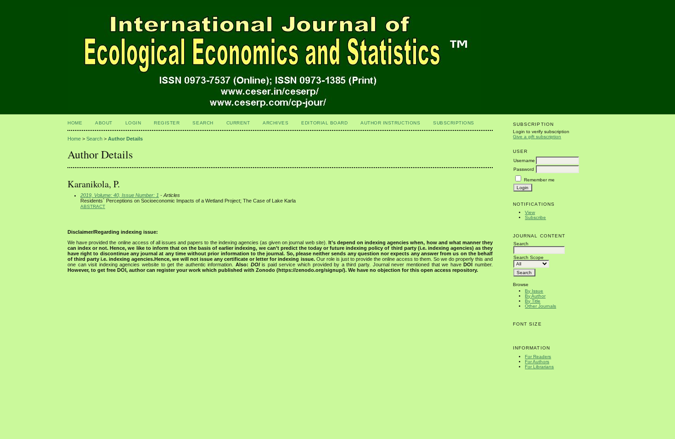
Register (167, 122)
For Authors (537, 361)
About (103, 122)
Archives (275, 122)
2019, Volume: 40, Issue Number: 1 (119, 195)
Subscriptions (453, 122)
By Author (535, 295)
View (530, 212)
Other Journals (540, 306)
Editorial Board (324, 122)
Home (75, 122)
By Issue (534, 290)
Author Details (125, 138)
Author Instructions (390, 122)
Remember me (539, 179)
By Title (532, 301)
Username (524, 160)
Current (238, 122)
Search (202, 122)
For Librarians (539, 366)
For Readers (538, 356)
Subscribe (535, 217)
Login (133, 122)
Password (523, 169)
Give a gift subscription (537, 136)
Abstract (92, 206)
